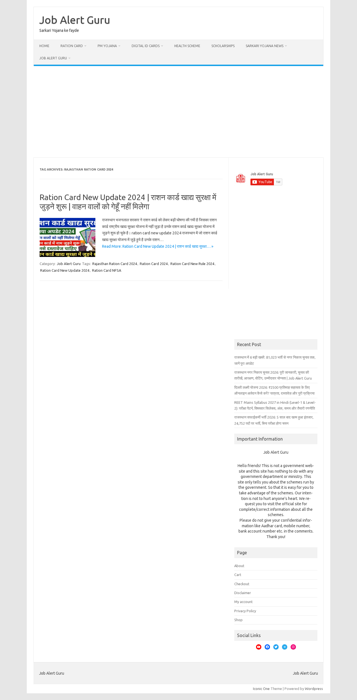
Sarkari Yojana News (264, 46)
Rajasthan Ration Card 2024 (114, 264)
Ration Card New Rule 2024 (192, 264)
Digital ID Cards (146, 46)
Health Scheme (187, 46)
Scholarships (223, 46)
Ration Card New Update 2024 (64, 270)
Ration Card (72, 46)
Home (44, 46)
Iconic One (261, 689)
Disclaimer (242, 593)
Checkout (241, 584)
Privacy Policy (245, 611)
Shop (238, 620)
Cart (237, 575)
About (239, 566)
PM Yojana (107, 46)
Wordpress (314, 689)
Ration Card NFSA (106, 270)
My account (243, 602)
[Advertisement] (178, 112)
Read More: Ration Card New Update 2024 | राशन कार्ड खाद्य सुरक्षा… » (157, 246)
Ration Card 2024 (154, 264)
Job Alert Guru (74, 20)
